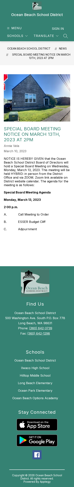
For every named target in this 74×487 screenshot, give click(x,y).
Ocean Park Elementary (35, 390)
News (63, 48)
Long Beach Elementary (35, 383)
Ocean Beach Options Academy (35, 398)
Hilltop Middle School (35, 375)
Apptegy (45, 481)
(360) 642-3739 (40, 328)
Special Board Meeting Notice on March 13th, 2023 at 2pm (41, 56)
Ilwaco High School (35, 368)
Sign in (58, 29)
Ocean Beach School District (28, 48)
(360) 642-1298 (38, 333)
